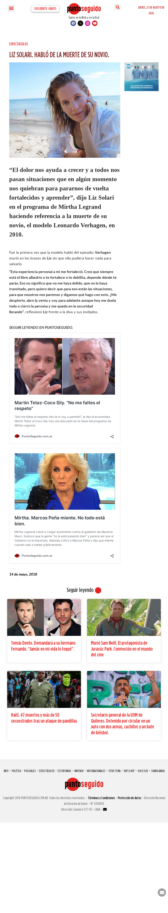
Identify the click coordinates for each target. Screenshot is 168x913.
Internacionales (96, 770)
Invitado (79, 770)
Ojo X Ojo (143, 770)
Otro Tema (114, 770)
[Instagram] (87, 23)
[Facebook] (73, 23)
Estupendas (64, 770)
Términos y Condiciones (101, 798)
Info (6, 770)
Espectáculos (18, 44)
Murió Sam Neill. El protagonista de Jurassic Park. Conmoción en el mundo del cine (122, 648)
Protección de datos (129, 798)
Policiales (30, 770)
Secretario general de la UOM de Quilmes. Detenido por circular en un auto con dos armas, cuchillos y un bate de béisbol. (122, 723)
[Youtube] (95, 23)
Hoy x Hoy (129, 770)
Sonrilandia (158, 770)
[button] (11, 8)
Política (16, 770)
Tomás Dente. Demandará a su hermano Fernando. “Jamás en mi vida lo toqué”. (43, 645)
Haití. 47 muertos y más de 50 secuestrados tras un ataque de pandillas (44, 717)
